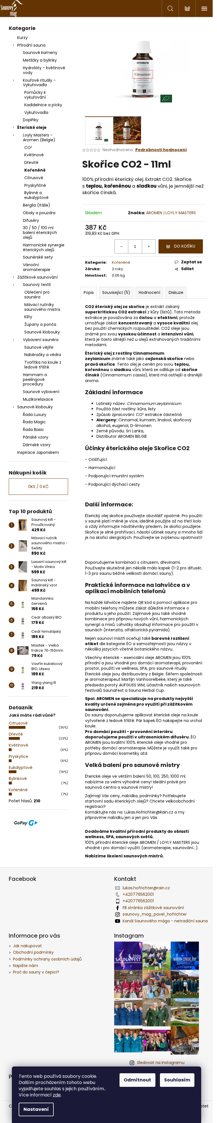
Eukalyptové (20, 767)
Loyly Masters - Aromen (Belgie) (39, 137)
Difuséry (31, 220)
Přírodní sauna (31, 45)
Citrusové (33, 178)
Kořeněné (34, 170)
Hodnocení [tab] (149, 292)
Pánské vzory (35, 437)
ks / (38, 486)
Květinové (34, 155)
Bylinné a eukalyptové (36, 195)
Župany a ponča (40, 324)
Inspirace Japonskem (38, 452)
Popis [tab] (89, 292)
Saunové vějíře (38, 347)
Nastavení (36, 1109)
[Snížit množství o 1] (121, 246)
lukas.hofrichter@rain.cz (146, 888)
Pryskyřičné (35, 185)
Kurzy (22, 37)
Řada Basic (33, 429)
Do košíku (184, 246)
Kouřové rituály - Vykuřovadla (39, 82)
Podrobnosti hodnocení (161, 150)
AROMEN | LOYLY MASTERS (171, 213)
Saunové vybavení (41, 391)
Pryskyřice (18, 756)
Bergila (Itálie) (36, 205)
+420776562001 (138, 894)
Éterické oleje (32, 127)
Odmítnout (137, 1080)
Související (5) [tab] (116, 292)
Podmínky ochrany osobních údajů (47, 959)
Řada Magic (34, 422)
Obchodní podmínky (33, 952)
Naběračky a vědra (42, 354)
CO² (28, 147)
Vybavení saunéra (40, 339)
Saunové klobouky (42, 332)
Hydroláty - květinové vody (44, 70)
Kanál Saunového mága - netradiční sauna (165, 921)
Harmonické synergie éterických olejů (43, 247)
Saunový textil (37, 284)
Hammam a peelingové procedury (35, 379)
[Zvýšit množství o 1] (148, 246)
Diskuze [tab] (176, 292)
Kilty (28, 317)
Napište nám (25, 965)
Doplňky (30, 120)
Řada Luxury (34, 414)
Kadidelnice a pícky (43, 105)
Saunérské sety (38, 257)
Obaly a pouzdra (39, 213)
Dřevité (31, 162)
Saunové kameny (40, 52)
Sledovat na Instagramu (161, 1062)
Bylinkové (18, 778)
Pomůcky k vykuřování (35, 95)
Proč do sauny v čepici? (36, 972)
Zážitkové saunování (37, 277)
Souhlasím (177, 1080)
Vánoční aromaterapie (36, 267)
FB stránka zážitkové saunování (153, 907)
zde (57, 1095)
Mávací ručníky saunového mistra (42, 307)
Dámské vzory (37, 445)
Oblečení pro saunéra (37, 294)
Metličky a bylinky (40, 60)
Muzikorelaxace (38, 399)
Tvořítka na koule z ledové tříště (42, 364)
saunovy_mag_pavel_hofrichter (155, 914)
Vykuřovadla (36, 112)
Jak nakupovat (27, 946)
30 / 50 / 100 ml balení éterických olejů (40, 232)
